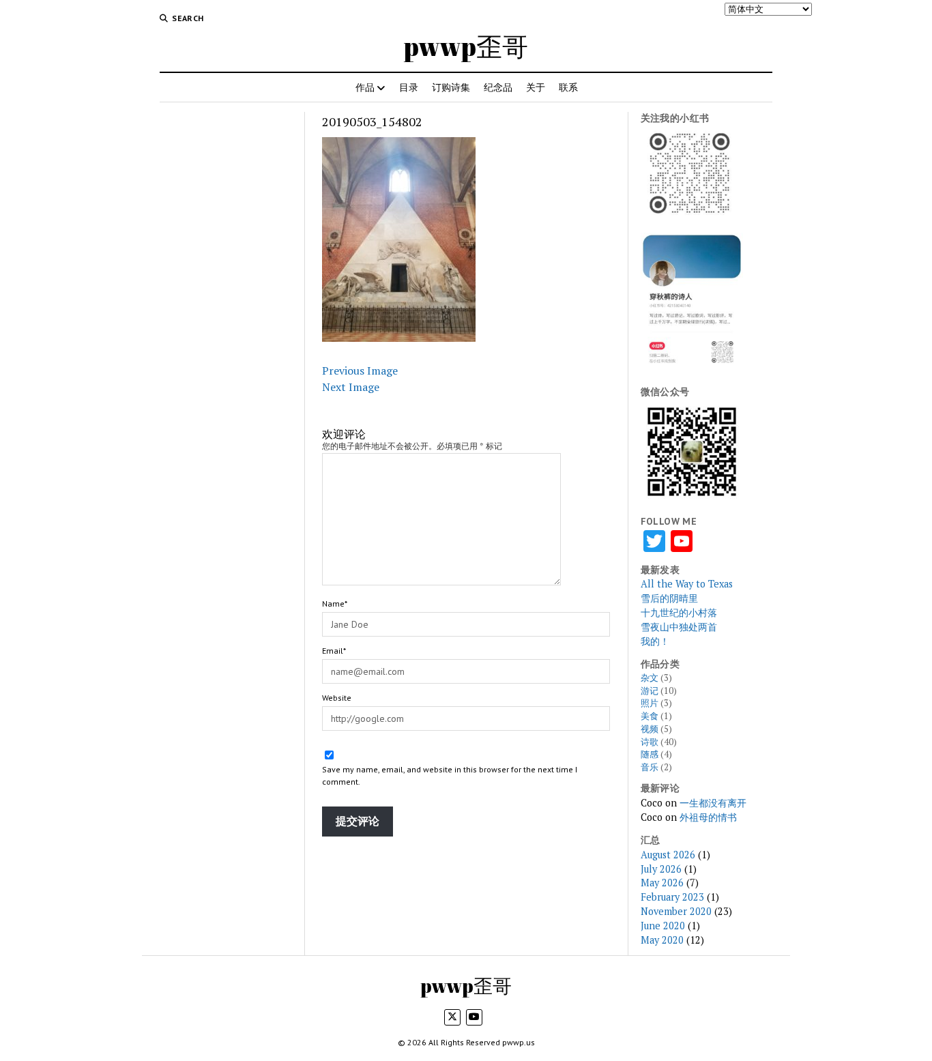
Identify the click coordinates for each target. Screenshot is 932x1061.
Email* (334, 650)
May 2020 (662, 939)
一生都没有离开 (713, 802)
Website (336, 698)
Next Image (350, 386)
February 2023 (672, 896)
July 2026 (661, 868)
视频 (649, 729)
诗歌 (649, 742)
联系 (568, 87)
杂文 (649, 678)
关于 (535, 87)
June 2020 (663, 925)
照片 (649, 703)
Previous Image (360, 370)
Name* (334, 603)
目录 (408, 87)
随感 (649, 754)
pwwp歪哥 (466, 46)
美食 (649, 716)
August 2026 (668, 854)
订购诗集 (451, 87)
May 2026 (662, 882)
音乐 (649, 767)
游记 (649, 691)
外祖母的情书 (708, 817)
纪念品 (498, 87)
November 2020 (676, 911)
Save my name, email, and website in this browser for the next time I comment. (449, 775)
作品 (365, 87)
